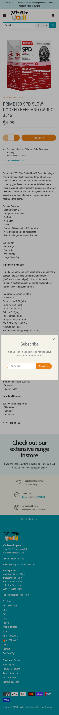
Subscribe (43, 366)
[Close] (53, 339)
